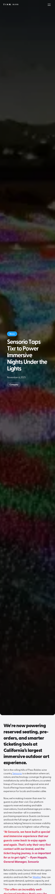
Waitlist (37, 877)
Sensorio (17, 773)
